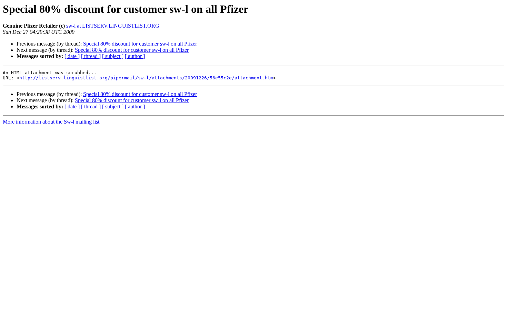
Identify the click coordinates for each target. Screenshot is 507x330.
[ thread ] (91, 56)
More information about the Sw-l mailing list (51, 122)
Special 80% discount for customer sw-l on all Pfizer (140, 44)
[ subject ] (112, 56)
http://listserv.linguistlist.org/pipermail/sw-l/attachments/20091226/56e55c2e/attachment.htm (146, 77)
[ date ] (72, 56)
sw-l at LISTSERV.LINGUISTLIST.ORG (112, 26)
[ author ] (135, 56)
